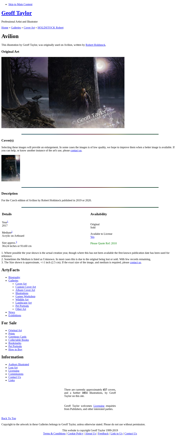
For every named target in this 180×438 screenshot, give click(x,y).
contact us (76, 150)
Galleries (16, 27)
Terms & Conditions (54, 433)
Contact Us (14, 377)
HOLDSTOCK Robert (50, 27)
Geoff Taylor (16, 13)
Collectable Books (18, 339)
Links (11, 380)
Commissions (15, 373)
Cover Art (29, 27)
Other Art (20, 309)
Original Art (15, 330)
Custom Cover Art (25, 286)
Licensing (13, 370)
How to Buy (15, 349)
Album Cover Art (25, 290)
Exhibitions (14, 315)
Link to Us (117, 433)
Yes (92, 236)
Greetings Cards (17, 336)
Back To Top (8, 418)
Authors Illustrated (18, 364)
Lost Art (13, 367)
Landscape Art (23, 302)
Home (4, 27)
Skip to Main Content (20, 4)
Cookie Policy (75, 433)
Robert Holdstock (95, 44)
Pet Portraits (22, 305)
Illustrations (21, 293)
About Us (90, 433)
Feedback (103, 433)
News (11, 312)
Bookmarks (14, 343)
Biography (14, 277)
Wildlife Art (21, 299)
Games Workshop (25, 296)
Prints (11, 333)
